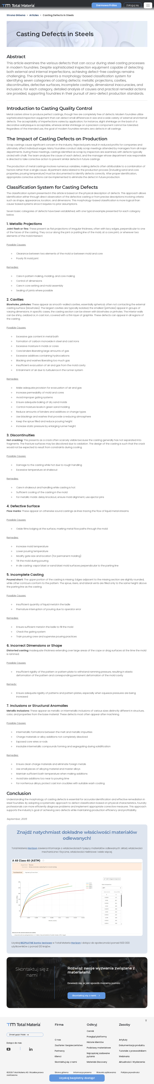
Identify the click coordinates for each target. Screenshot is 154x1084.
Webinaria (124, 1056)
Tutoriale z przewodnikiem (132, 1050)
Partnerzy (60, 1050)
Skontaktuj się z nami (86, 995)
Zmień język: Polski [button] (17, 1034)
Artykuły (123, 1039)
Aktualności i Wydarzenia (132, 1061)
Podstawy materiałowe (99, 1047)
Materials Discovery (97, 1061)
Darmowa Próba (106, 5)
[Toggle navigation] (148, 5)
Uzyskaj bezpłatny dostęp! (77, 1078)
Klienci (58, 1056)
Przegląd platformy (97, 1036)
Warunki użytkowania (106, 1072)
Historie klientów (95, 1042)
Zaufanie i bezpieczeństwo (69, 1045)
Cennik (90, 1031)
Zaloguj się (132, 5)
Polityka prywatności (130, 1072)
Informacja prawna (82, 1072)
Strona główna (61, 1072)
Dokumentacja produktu (132, 1045)
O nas (58, 1039)
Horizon (76, 943)
